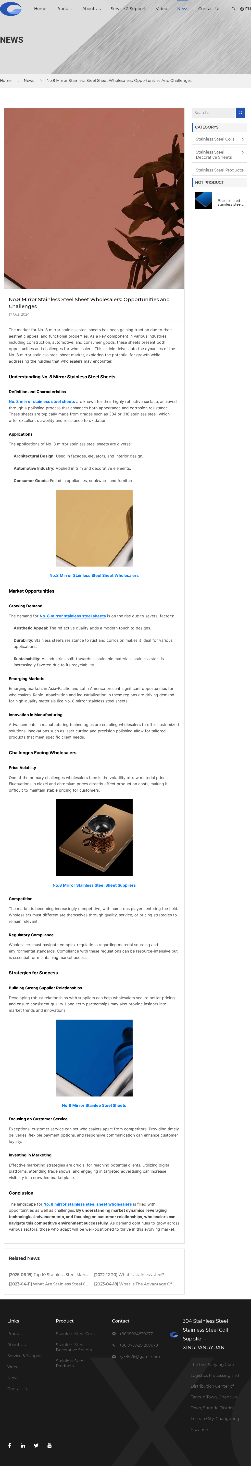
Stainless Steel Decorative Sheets (214, 155)
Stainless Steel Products (219, 170)
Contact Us (209, 8)
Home (40, 8)
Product (64, 8)
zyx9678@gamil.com (139, 1356)
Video (161, 8)
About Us (91, 8)
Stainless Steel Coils (215, 139)
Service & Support (128, 8)
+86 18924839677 (136, 1334)
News (182, 8)
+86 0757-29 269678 (138, 1345)
